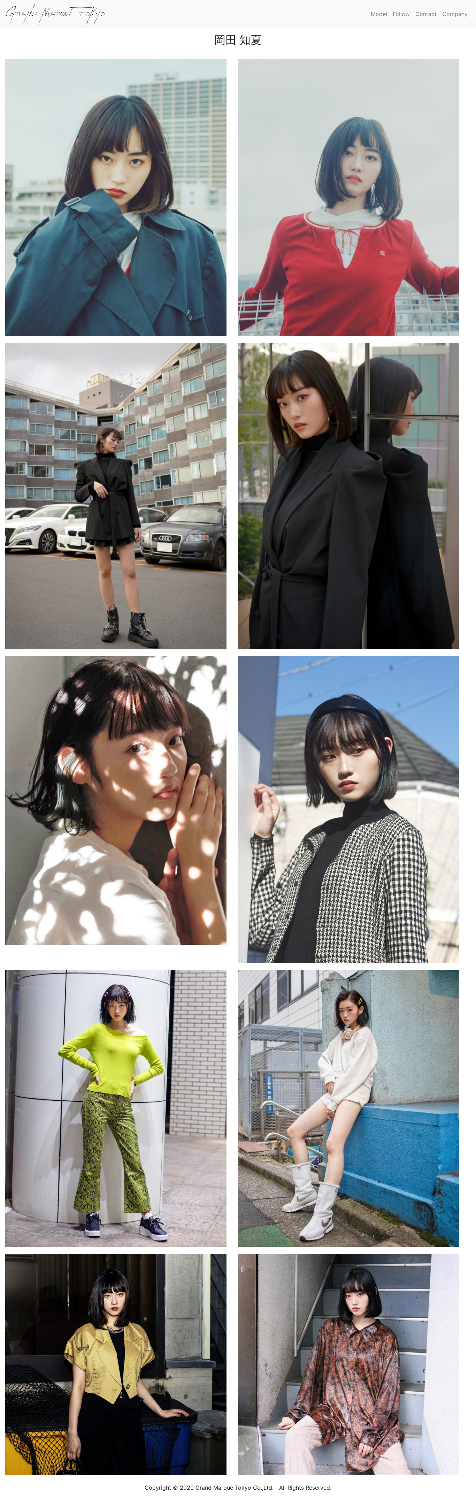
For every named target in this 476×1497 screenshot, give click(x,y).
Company (455, 13)
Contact (426, 13)
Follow (401, 13)
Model (379, 13)
